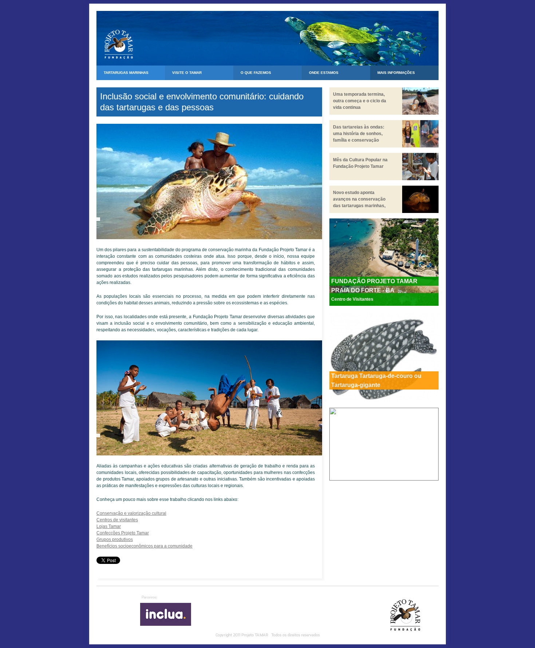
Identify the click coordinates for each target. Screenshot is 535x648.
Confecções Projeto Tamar (122, 533)
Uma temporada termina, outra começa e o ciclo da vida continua (359, 101)
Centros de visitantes (117, 519)
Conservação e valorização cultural (131, 513)
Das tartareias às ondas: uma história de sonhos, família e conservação (358, 134)
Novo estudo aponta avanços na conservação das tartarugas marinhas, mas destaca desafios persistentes (359, 205)
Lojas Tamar (108, 526)
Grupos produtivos (114, 539)
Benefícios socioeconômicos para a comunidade (144, 546)
